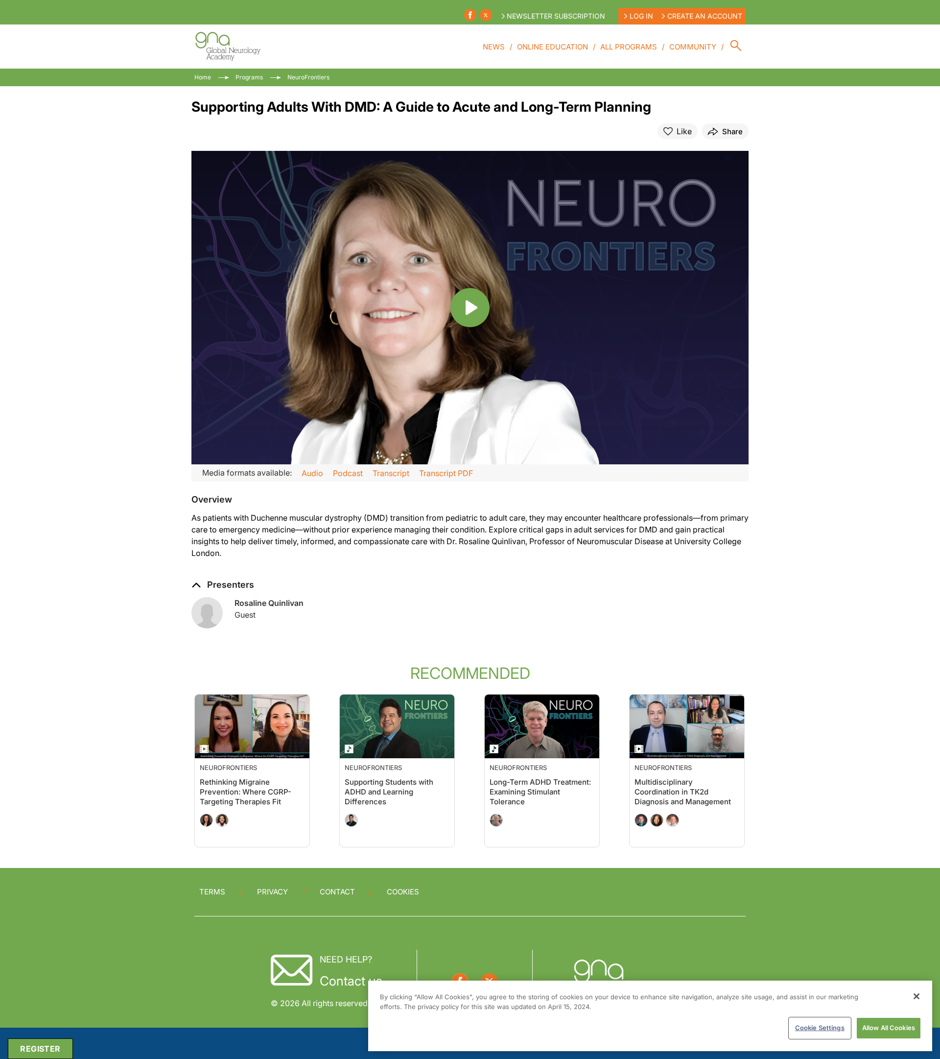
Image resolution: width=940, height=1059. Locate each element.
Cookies (403, 891)
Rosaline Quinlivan (269, 603)
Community (692, 46)
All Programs (628, 46)
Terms (212, 891)
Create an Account (704, 16)
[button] (211, 499)
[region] (650, 1016)
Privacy (272, 891)
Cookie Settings (820, 1028)
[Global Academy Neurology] (227, 46)
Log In (641, 16)
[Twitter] (486, 15)
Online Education (552, 46)
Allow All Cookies (888, 1028)
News (494, 46)
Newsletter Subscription (556, 16)
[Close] (916, 996)
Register (40, 1049)
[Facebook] (470, 15)
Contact (337, 891)
